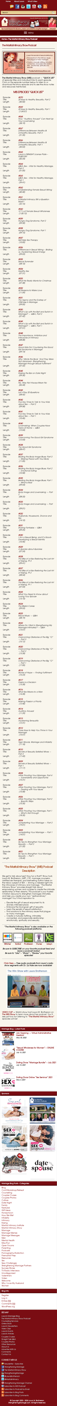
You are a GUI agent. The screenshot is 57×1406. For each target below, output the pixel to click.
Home (8, 1)
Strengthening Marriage (14, 1367)
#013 (20, 719)
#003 (20, 830)
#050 (20, 310)
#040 (20, 424)
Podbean (28, 944)
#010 (20, 750)
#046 (20, 357)
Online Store (6, 1324)
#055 (20, 259)
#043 (20, 390)
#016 (20, 690)
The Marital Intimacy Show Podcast (19, 45)
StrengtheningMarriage (14, 1373)
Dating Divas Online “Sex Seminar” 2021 (34, 1077)
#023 (20, 614)
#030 (20, 535)
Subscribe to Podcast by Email (16, 1389)
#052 (20, 288)
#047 (20, 345)
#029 (20, 547)
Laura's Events (7, 1331)
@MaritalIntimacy (11, 1379)
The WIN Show (8, 1014)
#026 (20, 580)
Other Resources (8, 1344)
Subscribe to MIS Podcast (15, 1386)
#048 (20, 333)
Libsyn (49, 944)
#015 (20, 699)
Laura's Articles (7, 1334)
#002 (20, 840)
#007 (20, 785)
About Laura (19, 1)
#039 (20, 435)
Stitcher (7, 944)
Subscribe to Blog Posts (14, 1392)
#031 (20, 526)
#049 (20, 322)
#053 (20, 279)
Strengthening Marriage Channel (18, 1383)
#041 (20, 412)
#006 (20, 797)
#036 (20, 466)
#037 (20, 455)
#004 (20, 821)
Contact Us (6, 1354)
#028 (20, 557)
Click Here (8, 963)
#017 (20, 680)
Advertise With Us (8, 1349)
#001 (20, 852)
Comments (6, 1352)
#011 (20, 740)
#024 (20, 604)
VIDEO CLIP (7, 1012)
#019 (20, 659)
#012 (20, 728)
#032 (20, 514)
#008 (20, 773)
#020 (20, 647)
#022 (20, 623)
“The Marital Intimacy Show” (40, 1017)
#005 (20, 809)
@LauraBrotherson (12, 1376)
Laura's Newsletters (9, 1326)
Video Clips (6, 1329)
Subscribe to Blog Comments (16, 1395)
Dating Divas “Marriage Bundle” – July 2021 (36, 1063)
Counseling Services (9, 1321)
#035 (20, 478)
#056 (20, 248)
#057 (20, 238)
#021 (20, 635)
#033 (20, 502)
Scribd (18, 944)
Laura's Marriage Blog (10, 1316)
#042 (20, 400)
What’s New (32, 1)
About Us (5, 1347)
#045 (20, 371)
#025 (20, 592)
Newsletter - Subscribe (13, 1364)
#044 (20, 381)
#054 (20, 269)
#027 (20, 568)
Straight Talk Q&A (8, 1339)
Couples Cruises (8, 1337)
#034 (20, 490)
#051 (20, 298)
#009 (20, 761)
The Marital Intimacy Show (15, 1370)
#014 (20, 709)
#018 (20, 671)
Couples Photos (8, 1342)
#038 (20, 445)
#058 (20, 228)
